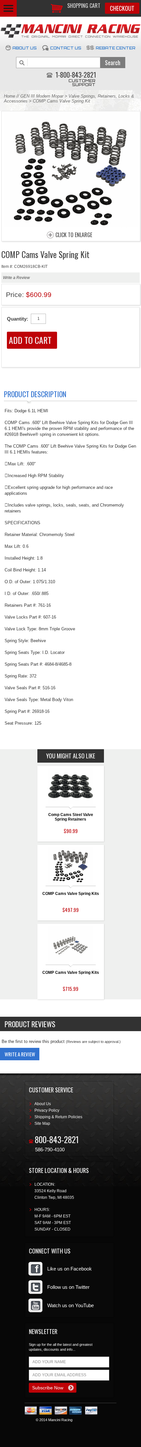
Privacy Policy (46, 1110)
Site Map (42, 1123)
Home (9, 96)
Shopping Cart (83, 5)
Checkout (122, 8)
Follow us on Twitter (68, 1287)
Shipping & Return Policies (58, 1117)
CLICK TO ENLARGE (73, 235)
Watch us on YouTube (70, 1305)
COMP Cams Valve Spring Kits (70, 893)
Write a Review (16, 277)
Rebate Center (115, 48)
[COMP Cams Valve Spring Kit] (71, 225)
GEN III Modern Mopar (41, 96)
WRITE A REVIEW (20, 1054)
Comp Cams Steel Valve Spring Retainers (70, 817)
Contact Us (65, 48)
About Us (24, 48)
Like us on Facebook (69, 1268)
